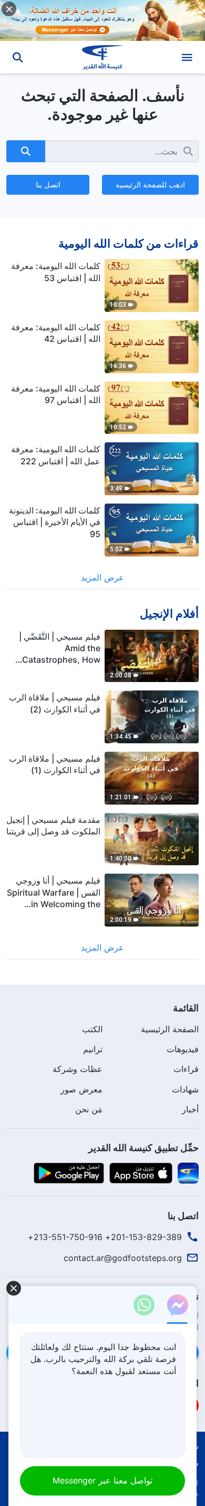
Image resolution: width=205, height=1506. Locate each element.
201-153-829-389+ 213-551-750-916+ (105, 1237)
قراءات (186, 1069)
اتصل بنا (48, 184)
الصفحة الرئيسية (170, 1029)
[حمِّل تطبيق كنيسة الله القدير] (188, 1172)
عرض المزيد (102, 577)
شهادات (185, 1089)
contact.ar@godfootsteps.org (123, 1258)
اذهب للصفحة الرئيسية (150, 184)
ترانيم (92, 1049)
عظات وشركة (77, 1069)
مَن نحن (88, 1109)
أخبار (190, 1109)
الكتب (92, 1029)
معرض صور (81, 1089)
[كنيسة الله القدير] (102, 57)
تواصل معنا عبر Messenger (102, 1480)
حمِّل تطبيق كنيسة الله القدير (143, 1147)
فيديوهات (183, 1049)
